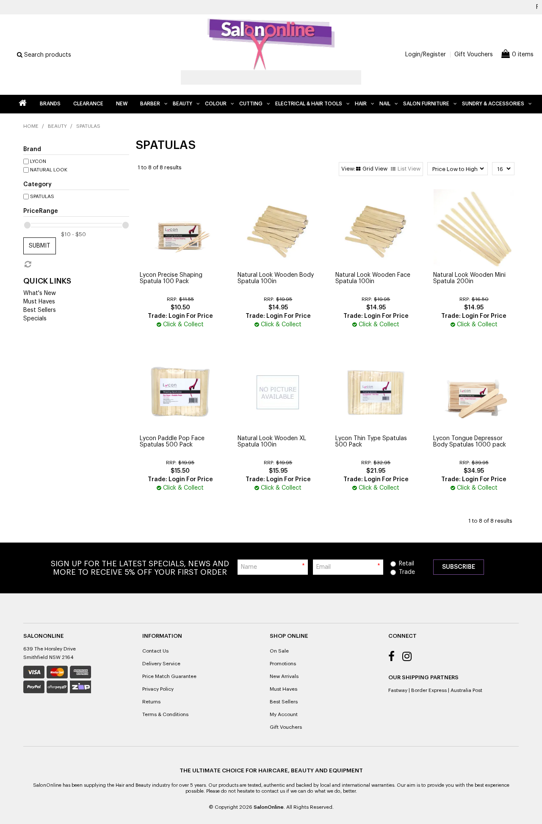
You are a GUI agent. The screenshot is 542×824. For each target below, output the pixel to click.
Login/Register (425, 55)
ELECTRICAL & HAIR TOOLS (308, 103)
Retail (406, 564)
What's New (39, 293)
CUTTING (251, 103)
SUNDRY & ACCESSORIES (493, 103)
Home (22, 104)
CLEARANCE (88, 103)
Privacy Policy (158, 689)
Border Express (429, 690)
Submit (39, 246)
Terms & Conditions (165, 714)
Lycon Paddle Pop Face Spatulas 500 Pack (172, 441)
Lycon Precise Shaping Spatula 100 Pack (171, 278)
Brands (50, 103)
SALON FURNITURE (426, 103)
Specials (35, 319)
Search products (46, 55)
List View (409, 168)
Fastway (397, 690)
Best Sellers (39, 310)
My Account (284, 714)
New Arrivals (284, 676)
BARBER (150, 103)
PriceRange (40, 211)
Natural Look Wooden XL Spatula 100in (272, 441)
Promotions (283, 663)
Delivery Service (161, 663)
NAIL (384, 103)
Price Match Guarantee (169, 676)
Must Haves (39, 302)
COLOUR (216, 103)
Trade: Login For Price (180, 316)
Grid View (374, 168)
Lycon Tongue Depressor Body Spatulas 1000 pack (469, 441)
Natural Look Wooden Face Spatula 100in (372, 278)
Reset (27, 264)
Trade (407, 572)
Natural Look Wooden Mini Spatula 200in (469, 278)
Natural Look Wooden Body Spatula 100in (276, 278)
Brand (32, 149)
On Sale (279, 650)
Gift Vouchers (473, 55)
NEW (121, 103)
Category (37, 184)
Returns (151, 701)
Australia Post (466, 690)
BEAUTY (182, 103)
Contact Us (155, 650)
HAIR (361, 103)
